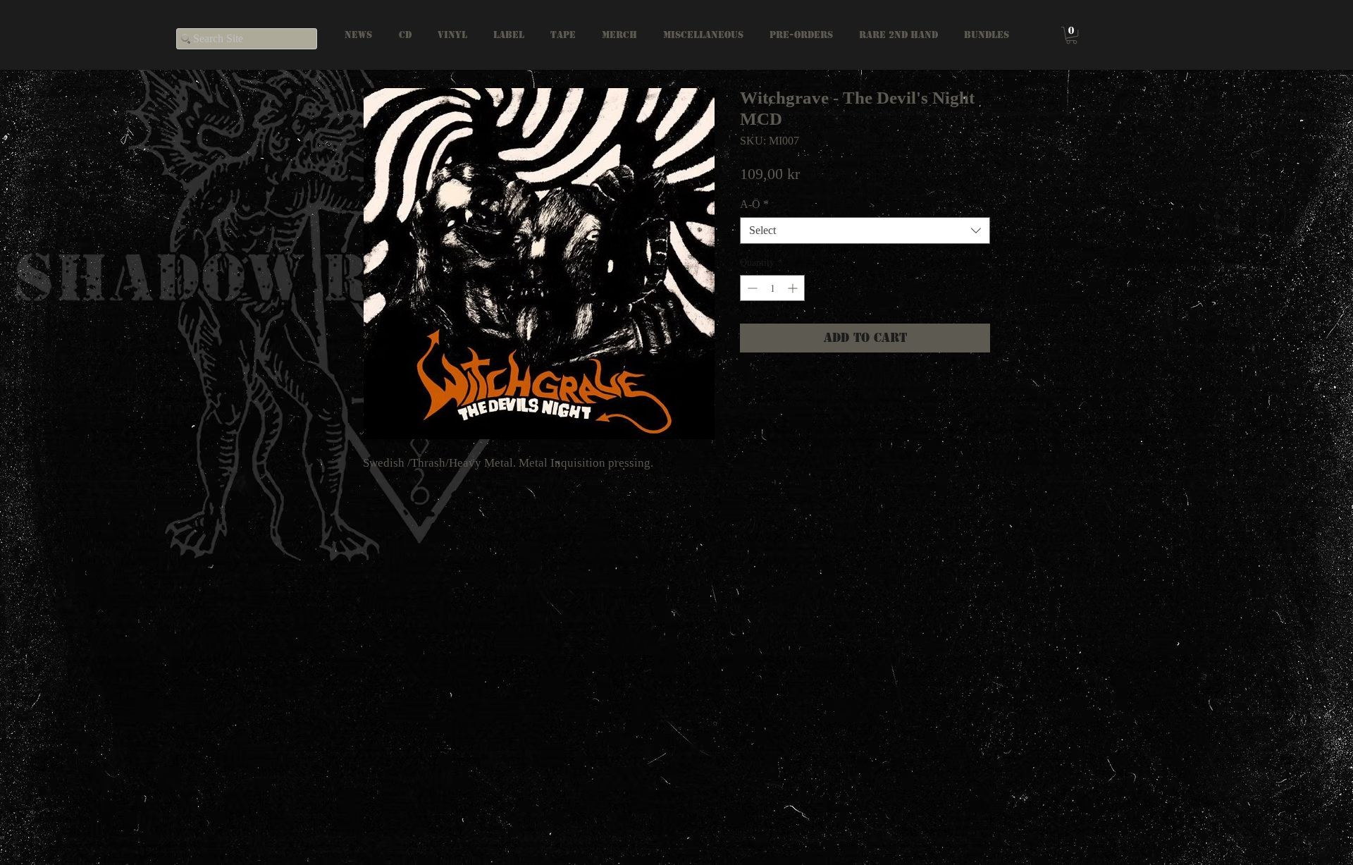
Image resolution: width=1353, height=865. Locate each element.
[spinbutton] (772, 288)
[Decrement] (751, 288)
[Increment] (794, 288)
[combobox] (865, 230)
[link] (1071, 35)
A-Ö (754, 204)
